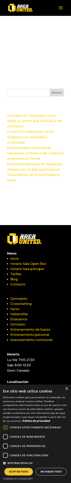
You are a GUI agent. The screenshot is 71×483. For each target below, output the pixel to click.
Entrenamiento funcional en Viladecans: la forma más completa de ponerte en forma (35, 153)
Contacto (17, 284)
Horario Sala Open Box (28, 264)
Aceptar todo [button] (18, 471)
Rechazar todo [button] (51, 471)
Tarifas (15, 274)
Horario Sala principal (27, 269)
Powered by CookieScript (18, 478)
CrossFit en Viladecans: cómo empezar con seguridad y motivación (30, 137)
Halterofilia (19, 314)
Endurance (18, 319)
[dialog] (35, 434)
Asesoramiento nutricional (31, 340)
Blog (14, 279)
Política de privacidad (36, 421)
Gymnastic (18, 299)
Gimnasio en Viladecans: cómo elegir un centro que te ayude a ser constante (34, 121)
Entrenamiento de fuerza (30, 329)
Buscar (57, 92)
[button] (35, 463)
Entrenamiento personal (29, 335)
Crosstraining (21, 304)
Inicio (14, 259)
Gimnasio (17, 324)
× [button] (66, 388)
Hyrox (15, 309)
